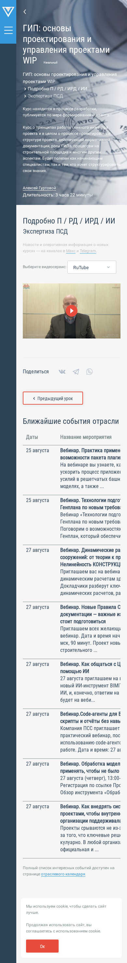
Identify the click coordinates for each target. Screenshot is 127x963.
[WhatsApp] (89, 371)
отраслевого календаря (63, 874)
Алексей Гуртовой (39, 188)
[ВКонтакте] (62, 372)
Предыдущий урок (55, 398)
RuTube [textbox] (81, 267)
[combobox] (92, 267)
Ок (42, 946)
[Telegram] (76, 372)
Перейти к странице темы (25, 11)
